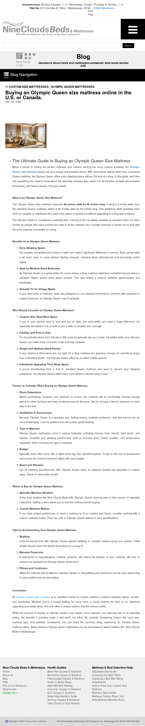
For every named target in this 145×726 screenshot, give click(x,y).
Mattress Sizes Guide (104, 692)
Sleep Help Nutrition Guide (62, 696)
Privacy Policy (31, 721)
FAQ (5, 682)
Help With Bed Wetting (59, 685)
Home (6, 671)
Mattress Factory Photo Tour (108, 696)
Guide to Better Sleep (59, 682)
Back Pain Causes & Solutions (64, 671)
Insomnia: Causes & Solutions (64, 689)
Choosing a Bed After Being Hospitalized (107, 680)
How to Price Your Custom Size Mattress (109, 687)
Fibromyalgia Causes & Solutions (65, 678)
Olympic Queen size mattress (33, 597)
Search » (128, 45)
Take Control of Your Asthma (63, 703)
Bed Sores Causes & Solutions (64, 675)
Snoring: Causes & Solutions (63, 699)
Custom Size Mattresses (29, 87)
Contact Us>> (10, 692)
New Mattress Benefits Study (108, 699)
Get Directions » (105, 8)
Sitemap (42, 721)
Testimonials (10, 689)
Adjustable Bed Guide (104, 671)
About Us (8, 675)
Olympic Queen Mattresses (73, 87)
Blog (5, 678)
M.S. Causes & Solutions (61, 692)
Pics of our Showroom (15, 685)
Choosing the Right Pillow (106, 675)
